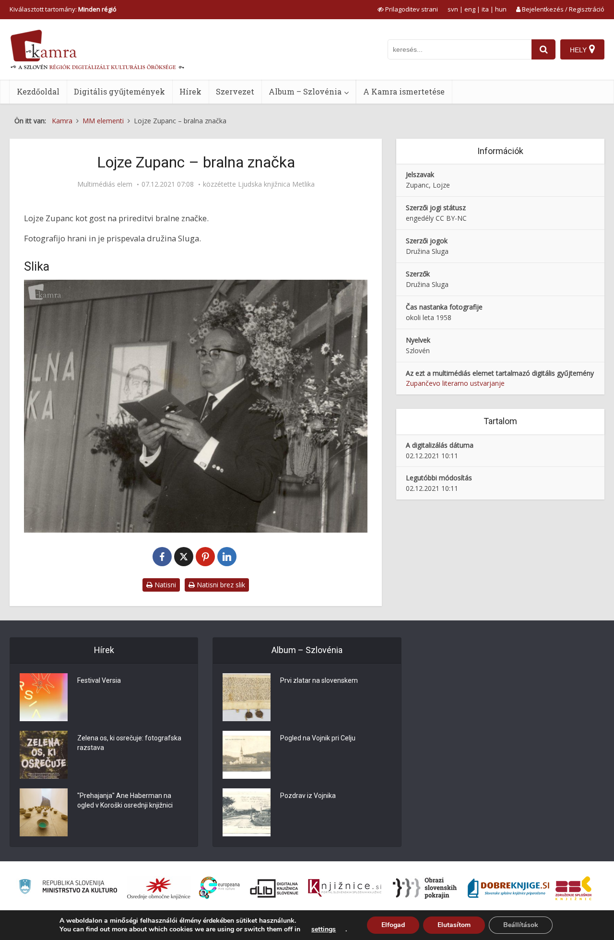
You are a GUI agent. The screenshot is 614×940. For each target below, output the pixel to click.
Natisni (164, 584)
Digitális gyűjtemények (119, 91)
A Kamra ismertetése (404, 91)
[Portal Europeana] (219, 888)
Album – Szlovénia (305, 91)
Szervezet (235, 91)
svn (453, 9)
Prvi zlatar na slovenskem (319, 680)
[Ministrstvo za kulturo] (68, 888)
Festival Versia (99, 680)
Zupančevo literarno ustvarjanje (455, 383)
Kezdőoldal (38, 91)
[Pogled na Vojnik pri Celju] (247, 755)
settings (323, 929)
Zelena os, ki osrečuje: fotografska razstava (129, 742)
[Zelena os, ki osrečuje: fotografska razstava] (44, 755)
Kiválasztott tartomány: (63, 9)
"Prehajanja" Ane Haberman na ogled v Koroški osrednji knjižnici (125, 800)
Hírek (190, 91)
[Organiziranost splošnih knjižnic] (159, 888)
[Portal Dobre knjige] (508, 888)
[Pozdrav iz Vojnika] (247, 812)
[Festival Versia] (44, 697)
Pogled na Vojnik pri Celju (317, 738)
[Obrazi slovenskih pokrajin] (424, 888)
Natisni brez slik (220, 584)
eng (469, 9)
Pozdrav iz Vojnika (308, 795)
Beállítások (520, 924)
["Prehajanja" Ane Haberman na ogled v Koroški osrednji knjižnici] (44, 812)
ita (485, 9)
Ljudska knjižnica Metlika (276, 184)
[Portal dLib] (274, 888)
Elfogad (393, 924)
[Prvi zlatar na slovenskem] (247, 697)
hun (501, 9)
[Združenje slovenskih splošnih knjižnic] (344, 888)
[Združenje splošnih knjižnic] (573, 888)
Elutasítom (454, 924)
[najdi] (543, 49)
